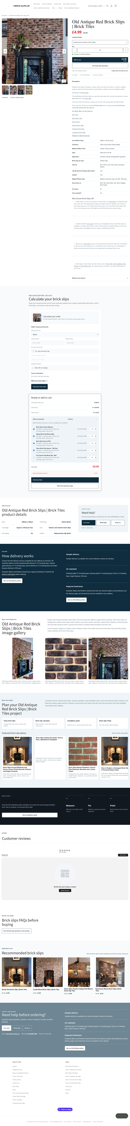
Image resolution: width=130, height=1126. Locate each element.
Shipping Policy (17, 1070)
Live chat (86, 522)
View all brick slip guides (120, 733)
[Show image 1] (5, 90)
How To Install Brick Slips (73, 1083)
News (14, 1090)
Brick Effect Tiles (77, 118)
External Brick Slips (78, 125)
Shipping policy (87, 1121)
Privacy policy (67, 1121)
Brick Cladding (117, 264)
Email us (118, 522)
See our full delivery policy (12, 581)
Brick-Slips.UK (34, 1121)
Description (76, 81)
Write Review (123, 855)
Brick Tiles (75, 114)
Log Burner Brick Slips (78, 132)
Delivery (67, 1090)
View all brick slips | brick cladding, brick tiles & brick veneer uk (107, 953)
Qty (73, 46)
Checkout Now (37, 480)
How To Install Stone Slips (21, 1093)
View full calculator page (65, 486)
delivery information (8, 574)
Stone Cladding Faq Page (73, 1076)
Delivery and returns (78, 278)
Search (15, 1066)
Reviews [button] (5, 855)
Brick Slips (85, 92)
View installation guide (29, 815)
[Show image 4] (29, 90)
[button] (54, 8)
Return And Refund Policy (20, 1073)
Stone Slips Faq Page (19, 1096)
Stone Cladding (17, 1100)
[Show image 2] (13, 90)
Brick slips (4, 15)
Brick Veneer (76, 122)
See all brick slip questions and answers (17, 931)
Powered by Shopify (43, 1121)
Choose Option (77, 37)
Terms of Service (18, 1076)
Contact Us (16, 1083)
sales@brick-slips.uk (13, 1034)
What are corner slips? (38, 380)
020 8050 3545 (32, 1034)
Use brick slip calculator (100, 66)
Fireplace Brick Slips (78, 129)
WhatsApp (103, 522)
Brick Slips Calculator (72, 1066)
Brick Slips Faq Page (71, 1073)
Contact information (98, 1121)
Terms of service (77, 1121)
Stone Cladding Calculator (73, 1070)
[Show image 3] (21, 90)
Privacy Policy (17, 1079)
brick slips (88, 98)
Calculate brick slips (39, 386)
